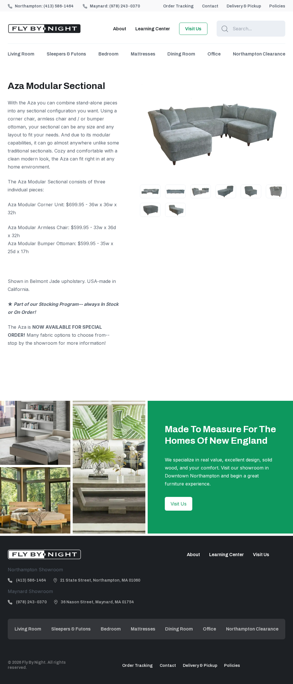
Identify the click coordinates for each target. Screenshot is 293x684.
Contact (210, 6)
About (119, 28)
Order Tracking (178, 6)
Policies (277, 6)
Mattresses (143, 53)
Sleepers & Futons (66, 53)
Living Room (21, 53)
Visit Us (193, 28)
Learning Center (152, 28)
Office (214, 53)
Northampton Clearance (259, 53)
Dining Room (181, 53)
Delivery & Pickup (244, 6)
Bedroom (108, 53)
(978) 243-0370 (124, 6)
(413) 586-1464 (58, 6)
